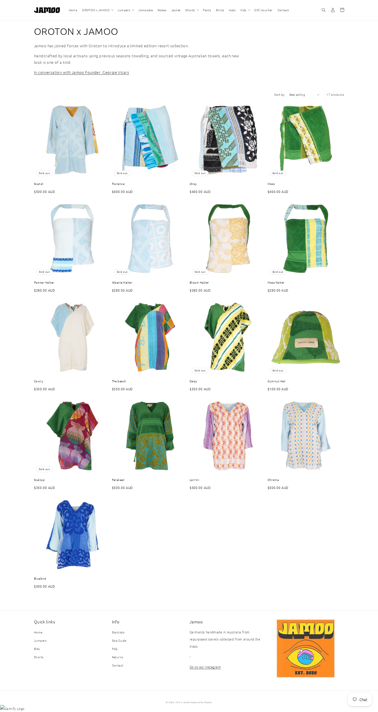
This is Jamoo (182, 702)
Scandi (38, 184)
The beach (119, 381)
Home (38, 632)
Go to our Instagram (205, 666)
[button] (97, 9)
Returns (117, 657)
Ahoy (193, 184)
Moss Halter (276, 282)
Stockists (118, 632)
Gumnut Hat (277, 381)
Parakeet (118, 480)
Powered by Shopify (201, 702)
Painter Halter (44, 282)
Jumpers (40, 640)
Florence (118, 184)
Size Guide (119, 640)
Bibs (37, 648)
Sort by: (279, 94)
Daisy (193, 381)
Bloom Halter (199, 282)
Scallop (39, 480)
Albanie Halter (122, 282)
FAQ (115, 648)
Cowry (38, 381)
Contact (117, 665)
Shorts (38, 657)
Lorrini (194, 480)
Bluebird (40, 578)
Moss (271, 184)
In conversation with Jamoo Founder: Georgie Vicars (81, 72)
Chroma (273, 480)
